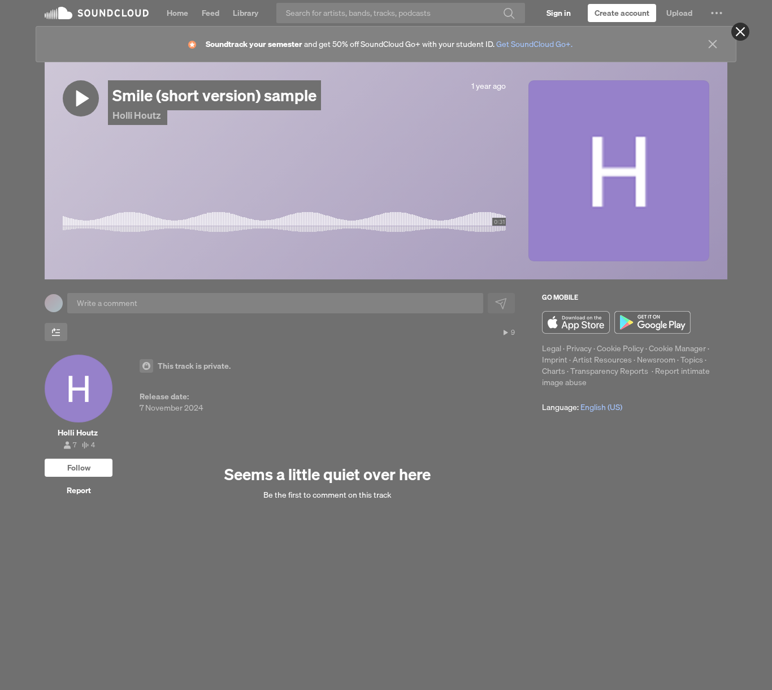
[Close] (740, 32)
